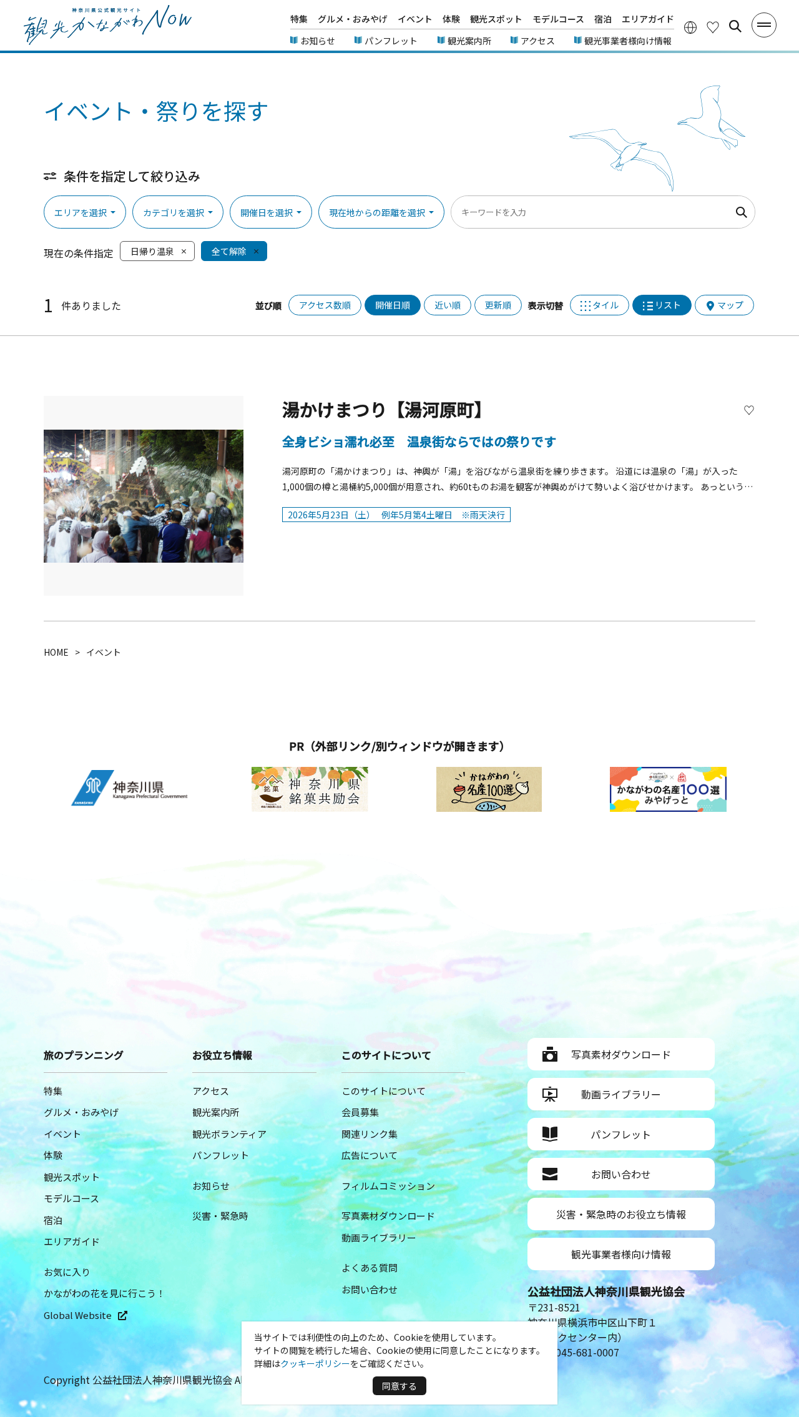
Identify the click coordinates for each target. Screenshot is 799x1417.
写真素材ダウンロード (388, 1215)
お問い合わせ (369, 1289)
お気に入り (67, 1271)
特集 (299, 18)
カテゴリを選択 (173, 212)
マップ (730, 305)
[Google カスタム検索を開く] (735, 26)
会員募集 (360, 1111)
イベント (415, 18)
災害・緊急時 (220, 1215)
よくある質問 (369, 1267)
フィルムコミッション (388, 1185)
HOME (56, 652)
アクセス (538, 40)
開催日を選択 (266, 212)
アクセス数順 (325, 305)
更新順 (498, 305)
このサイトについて (383, 1090)
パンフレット (391, 40)
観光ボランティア (229, 1133)
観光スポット (496, 18)
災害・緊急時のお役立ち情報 (621, 1214)
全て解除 (229, 251)
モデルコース (558, 18)
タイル (605, 305)
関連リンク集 (369, 1133)
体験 (451, 18)
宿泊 (603, 18)
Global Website (78, 1314)
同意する (399, 1386)
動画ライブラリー (378, 1237)
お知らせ (317, 40)
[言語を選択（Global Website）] (690, 26)
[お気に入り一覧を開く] (713, 26)
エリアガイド (648, 18)
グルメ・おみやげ (353, 18)
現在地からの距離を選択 (377, 212)
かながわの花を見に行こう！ (104, 1293)
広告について (369, 1155)
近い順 (447, 305)
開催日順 (392, 305)
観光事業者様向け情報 (628, 40)
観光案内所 (469, 40)
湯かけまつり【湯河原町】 (387, 409)
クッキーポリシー (315, 1363)
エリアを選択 (80, 212)
